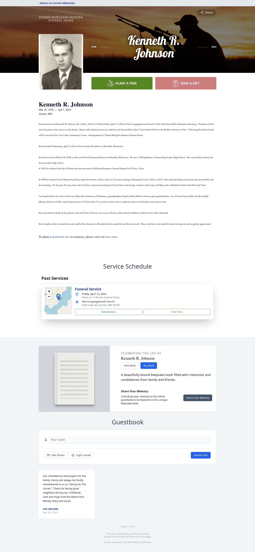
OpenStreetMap (131, 542)
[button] (58, 297)
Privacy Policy (117, 536)
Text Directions (108, 311)
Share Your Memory (197, 397)
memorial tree (61, 236)
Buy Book (148, 365)
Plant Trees (177, 311)
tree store (111, 236)
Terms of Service (137, 536)
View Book (129, 365)
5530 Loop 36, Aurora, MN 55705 (101, 305)
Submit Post (201, 455)
